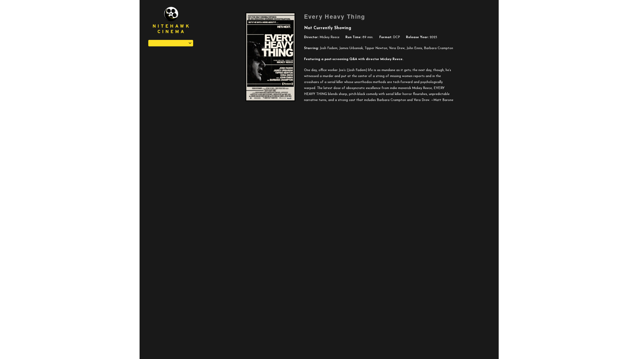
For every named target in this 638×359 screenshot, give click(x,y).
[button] (170, 43)
